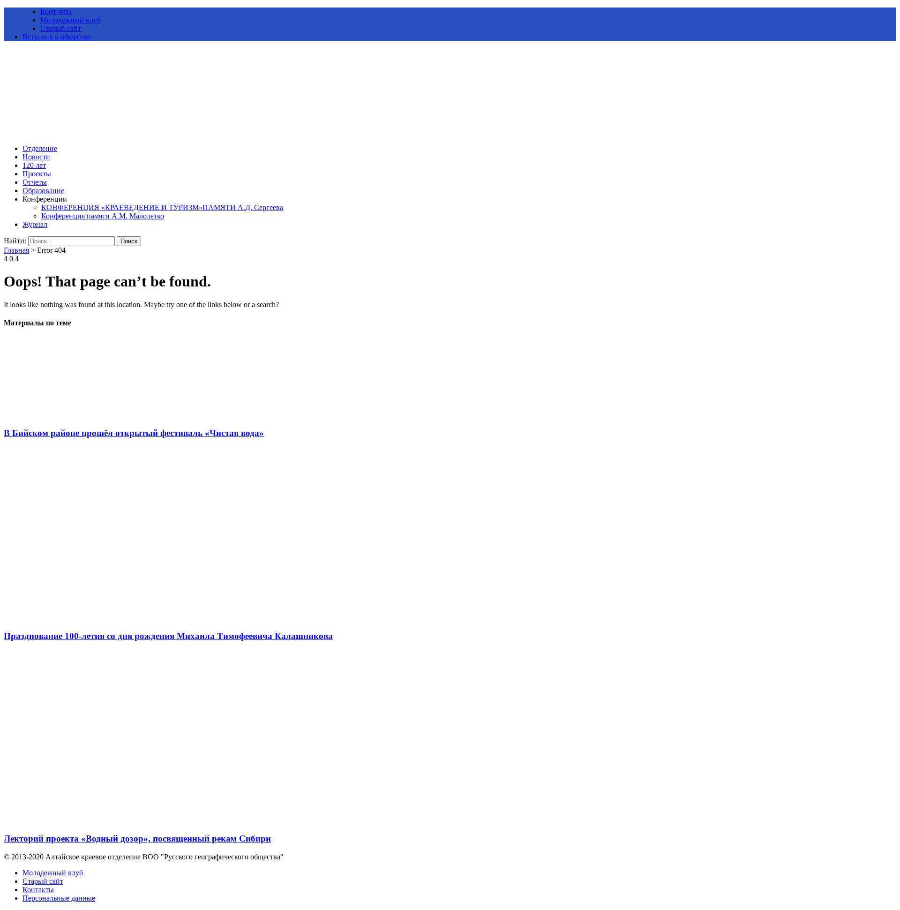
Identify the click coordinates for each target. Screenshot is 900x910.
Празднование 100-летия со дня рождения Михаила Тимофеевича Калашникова (168, 636)
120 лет (34, 165)
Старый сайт (60, 28)
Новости (36, 157)
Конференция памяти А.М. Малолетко (102, 216)
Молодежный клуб (70, 20)
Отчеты (34, 182)
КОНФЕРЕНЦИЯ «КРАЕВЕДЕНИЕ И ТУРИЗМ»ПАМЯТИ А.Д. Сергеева (162, 207)
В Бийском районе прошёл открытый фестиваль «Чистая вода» (134, 433)
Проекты (36, 174)
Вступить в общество (56, 37)
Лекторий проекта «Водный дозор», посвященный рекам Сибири (137, 838)
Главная (16, 250)
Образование (43, 191)
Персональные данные (58, 898)
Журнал (34, 224)
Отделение (39, 148)
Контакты (56, 11)
